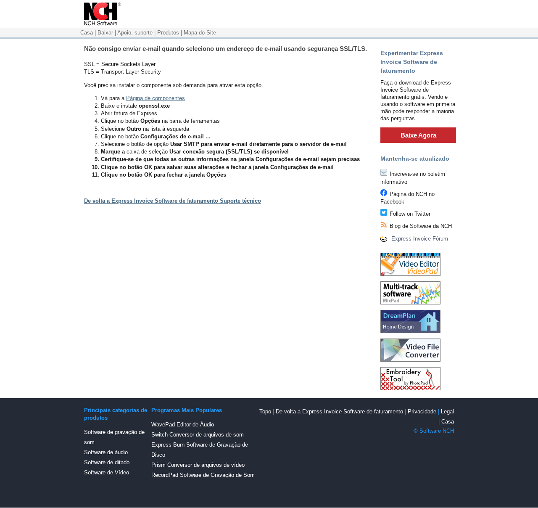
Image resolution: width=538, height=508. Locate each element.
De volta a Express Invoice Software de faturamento (339, 411)
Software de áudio (106, 452)
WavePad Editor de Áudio (182, 424)
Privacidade (422, 411)
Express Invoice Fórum (419, 238)
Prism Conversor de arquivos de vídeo (198, 465)
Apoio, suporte (135, 32)
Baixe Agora (418, 135)
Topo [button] (265, 411)
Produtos (168, 32)
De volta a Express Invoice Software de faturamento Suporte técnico (172, 201)
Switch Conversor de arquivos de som (197, 434)
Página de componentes (155, 98)
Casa (86, 32)
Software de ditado (106, 462)
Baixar (105, 32)
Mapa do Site (200, 32)
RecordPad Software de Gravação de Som (203, 475)
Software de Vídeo (106, 472)
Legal (447, 411)
